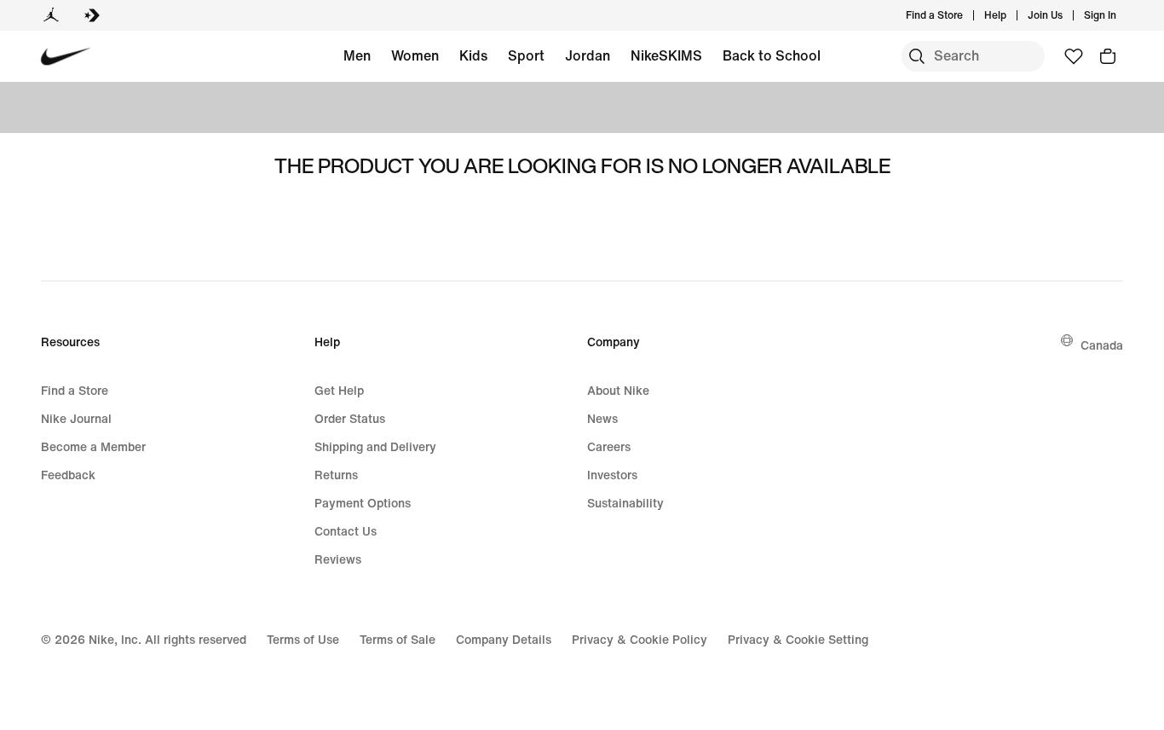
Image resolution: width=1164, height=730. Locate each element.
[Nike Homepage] (66, 57)
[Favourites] (1073, 56)
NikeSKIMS (666, 55)
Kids (473, 55)
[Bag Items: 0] (1107, 56)
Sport (526, 55)
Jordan (587, 55)
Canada (1101, 345)
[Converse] (92, 15)
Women (415, 55)
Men (357, 55)
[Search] (917, 56)
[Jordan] (51, 15)
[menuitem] (1011, 15)
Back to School (772, 55)
